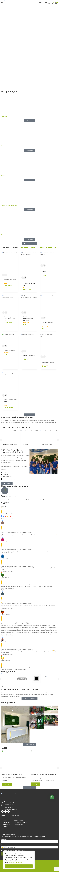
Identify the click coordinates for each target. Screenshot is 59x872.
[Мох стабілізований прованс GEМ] (49, 436)
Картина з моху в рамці (29, 355)
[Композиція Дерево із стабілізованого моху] (10, 303)
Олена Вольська (12, 772)
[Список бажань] (3, 275)
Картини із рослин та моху (7, 234)
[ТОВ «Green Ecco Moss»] (11, 2)
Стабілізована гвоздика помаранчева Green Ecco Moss (29, 318)
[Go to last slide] (1, 440)
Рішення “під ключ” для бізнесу (9, 205)
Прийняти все (18, 866)
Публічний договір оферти (15, 862)
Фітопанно (3, 175)
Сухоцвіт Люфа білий (9, 350)
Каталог (5, 818)
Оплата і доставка (19, 820)
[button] (29, 330)
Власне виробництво (9, 496)
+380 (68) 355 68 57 (8, 807)
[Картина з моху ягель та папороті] (49, 258)
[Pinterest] (8, 811)
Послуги (5, 820)
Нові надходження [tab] (47, 247)
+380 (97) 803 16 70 (8, 805)
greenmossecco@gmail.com (10, 809)
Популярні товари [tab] (10, 247)
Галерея (5, 826)
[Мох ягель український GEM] (10, 263)
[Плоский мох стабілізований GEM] (29, 436)
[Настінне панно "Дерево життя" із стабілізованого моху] (10, 383)
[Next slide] (58, 440)
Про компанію (6, 822)
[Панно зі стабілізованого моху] (49, 344)
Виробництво (6, 824)
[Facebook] (5, 811)
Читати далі (6, 784)
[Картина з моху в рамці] (29, 342)
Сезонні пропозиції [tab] (28, 247)
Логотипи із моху (5, 146)
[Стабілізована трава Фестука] (49, 306)
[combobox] (4, 847)
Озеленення (4, 116)
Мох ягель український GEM (10, 444)
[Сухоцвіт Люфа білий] (10, 339)
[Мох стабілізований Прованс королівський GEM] (29, 264)
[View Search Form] (46, 3)
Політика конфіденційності (21, 822)
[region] (19, 860)
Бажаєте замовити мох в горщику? (12, 774)
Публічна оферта (18, 824)
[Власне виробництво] (4, 490)
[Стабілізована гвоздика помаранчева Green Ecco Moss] (29, 303)
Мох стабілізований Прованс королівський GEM (29, 283)
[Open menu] (2, 3)
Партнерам (17, 818)
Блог (4, 828)
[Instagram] (2, 811)
